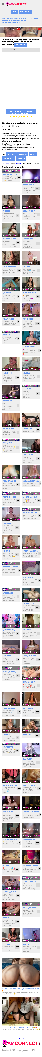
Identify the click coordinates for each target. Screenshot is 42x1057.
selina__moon (9, 892)
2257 (21, 1052)
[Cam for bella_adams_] (11, 668)
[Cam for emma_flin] (31, 446)
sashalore (7, 656)
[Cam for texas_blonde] (11, 493)
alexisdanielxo (30, 497)
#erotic (23, 154)
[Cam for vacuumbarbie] (11, 420)
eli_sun (6, 551)
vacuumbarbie (9, 429)
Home (4, 19)
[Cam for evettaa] (11, 935)
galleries (19, 163)
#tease (11, 154)
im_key (5, 865)
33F (38, 659)
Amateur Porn (21, 1039)
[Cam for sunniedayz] (11, 744)
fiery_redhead (29, 656)
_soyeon (6, 293)
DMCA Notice (34, 1050)
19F (17, 215)
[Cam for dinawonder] (11, 310)
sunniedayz (7, 747)
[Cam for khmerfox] (31, 420)
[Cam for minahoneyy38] (31, 284)
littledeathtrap (10, 567)
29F (37, 712)
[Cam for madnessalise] (31, 176)
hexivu (26, 944)
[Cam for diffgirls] (31, 726)
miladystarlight (10, 839)
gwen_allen (28, 319)
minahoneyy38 (29, 293)
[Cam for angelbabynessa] (31, 857)
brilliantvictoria (31, 481)
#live (32, 154)
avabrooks (28, 239)
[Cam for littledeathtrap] (11, 563)
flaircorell (28, 389)
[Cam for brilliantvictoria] (31, 472)
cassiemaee (7, 593)
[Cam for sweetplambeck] (31, 542)
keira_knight (29, 211)
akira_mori (7, 811)
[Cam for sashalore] (11, 647)
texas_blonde (9, 497)
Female (10, 19)
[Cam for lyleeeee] (11, 202)
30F (37, 607)
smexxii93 (7, 373)
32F (39, 350)
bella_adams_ (9, 672)
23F (37, 188)
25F (37, 323)
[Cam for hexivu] (31, 935)
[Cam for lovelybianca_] (31, 776)
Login (14, 12)
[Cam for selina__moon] (11, 883)
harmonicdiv (29, 682)
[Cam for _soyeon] (11, 284)
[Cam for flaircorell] (31, 386)
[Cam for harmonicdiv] (31, 673)
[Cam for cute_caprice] (31, 878)
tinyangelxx (29, 266)
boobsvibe (7, 401)
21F (38, 243)
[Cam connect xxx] (16, 4)
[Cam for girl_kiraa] (31, 699)
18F (18, 242)
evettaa (6, 944)
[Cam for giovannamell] (11, 230)
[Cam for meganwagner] (11, 472)
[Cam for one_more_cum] (11, 171)
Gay (30, 19)
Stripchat (6, 21)
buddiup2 (27, 629)
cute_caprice (29, 881)
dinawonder (8, 319)
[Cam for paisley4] (11, 726)
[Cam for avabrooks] (31, 230)
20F (17, 527)
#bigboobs (8, 158)
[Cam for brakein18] (11, 332)
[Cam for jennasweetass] (31, 338)
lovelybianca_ (30, 785)
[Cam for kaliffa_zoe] (31, 595)
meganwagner (9, 481)
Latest (35, 19)
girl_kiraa (28, 708)
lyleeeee (6, 211)
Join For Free (25, 12)
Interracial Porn (9, 23)
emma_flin (28, 455)
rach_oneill (8, 443)
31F (17, 447)
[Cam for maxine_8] (11, 909)
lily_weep (27, 759)
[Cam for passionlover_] (11, 699)
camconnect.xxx (22, 1050)
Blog (19, 23)
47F (17, 751)
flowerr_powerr (31, 811)
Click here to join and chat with (21, 112)
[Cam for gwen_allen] (31, 310)
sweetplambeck (30, 551)
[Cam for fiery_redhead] (31, 647)
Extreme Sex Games (18, 21)
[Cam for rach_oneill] (11, 440)
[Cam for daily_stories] (31, 904)
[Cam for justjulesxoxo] (11, 258)
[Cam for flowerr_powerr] (31, 803)
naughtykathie (9, 785)
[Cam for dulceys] (31, 364)
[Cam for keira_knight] (31, 202)
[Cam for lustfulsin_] (31, 568)
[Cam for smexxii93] (11, 364)
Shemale (24, 19)
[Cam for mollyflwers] (31, 830)
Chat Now (20, 45)
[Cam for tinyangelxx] (31, 258)
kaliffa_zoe (28, 603)
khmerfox (27, 429)
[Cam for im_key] (11, 857)
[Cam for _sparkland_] (11, 621)
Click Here (5, 163)
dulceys (26, 373)
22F (18, 675)
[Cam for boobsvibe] (11, 392)
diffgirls (27, 735)
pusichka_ (7, 523)
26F (19, 177)
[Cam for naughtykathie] (11, 776)
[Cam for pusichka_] (11, 514)
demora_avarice (30, 513)
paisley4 (6, 734)
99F (18, 500)
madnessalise (29, 185)
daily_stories (29, 907)
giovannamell (9, 239)
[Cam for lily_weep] (31, 750)
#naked (21, 158)
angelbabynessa (30, 865)
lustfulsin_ (28, 577)
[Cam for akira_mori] (11, 803)
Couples (17, 19)
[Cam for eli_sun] (11, 542)
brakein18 (7, 335)
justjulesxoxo (9, 266)
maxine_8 (7, 918)
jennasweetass (30, 347)
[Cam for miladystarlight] (11, 830)
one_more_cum (9, 174)
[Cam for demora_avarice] (31, 509)
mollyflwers (29, 839)
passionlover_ (9, 708)
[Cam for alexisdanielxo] (31, 493)
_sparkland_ (8, 629)
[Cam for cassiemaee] (11, 589)
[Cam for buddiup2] (31, 621)
